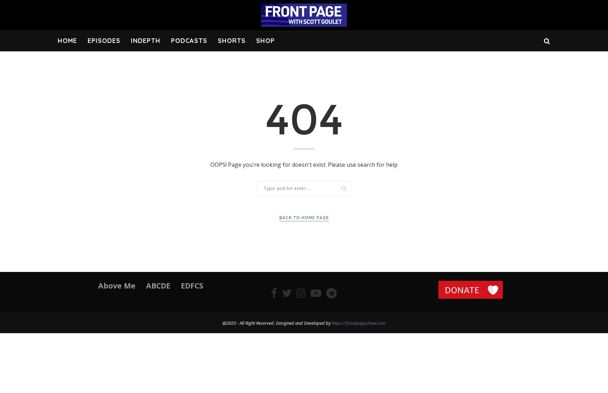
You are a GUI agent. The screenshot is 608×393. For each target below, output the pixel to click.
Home (67, 41)
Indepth (145, 41)
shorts (232, 41)
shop (265, 41)
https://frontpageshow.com (359, 323)
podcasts (189, 41)
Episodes (104, 41)
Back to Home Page (304, 217)
